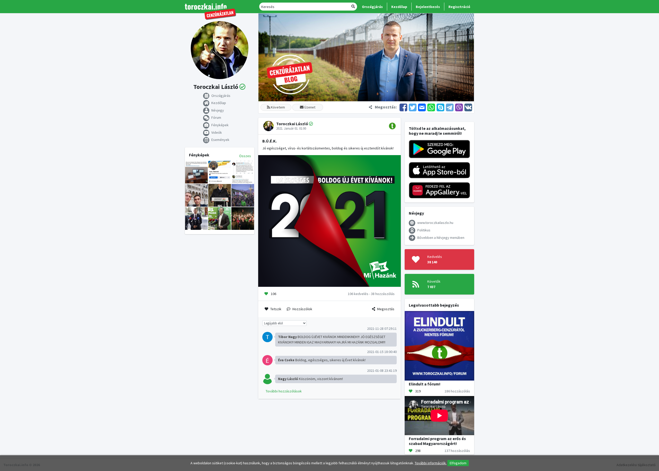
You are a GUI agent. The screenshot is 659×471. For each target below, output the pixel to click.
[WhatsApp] (431, 107)
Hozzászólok (302, 309)
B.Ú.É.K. (269, 141)
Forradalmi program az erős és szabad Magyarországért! (437, 441)
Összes (245, 156)
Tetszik (275, 309)
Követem (277, 107)
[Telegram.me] (449, 107)
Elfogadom (458, 463)
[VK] (468, 107)
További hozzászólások (284, 391)
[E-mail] (422, 107)
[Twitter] (412, 107)
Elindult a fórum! (424, 383)
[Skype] (440, 107)
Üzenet (309, 107)
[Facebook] (403, 107)
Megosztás (385, 309)
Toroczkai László (292, 123)
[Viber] (459, 107)
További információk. (431, 463)
